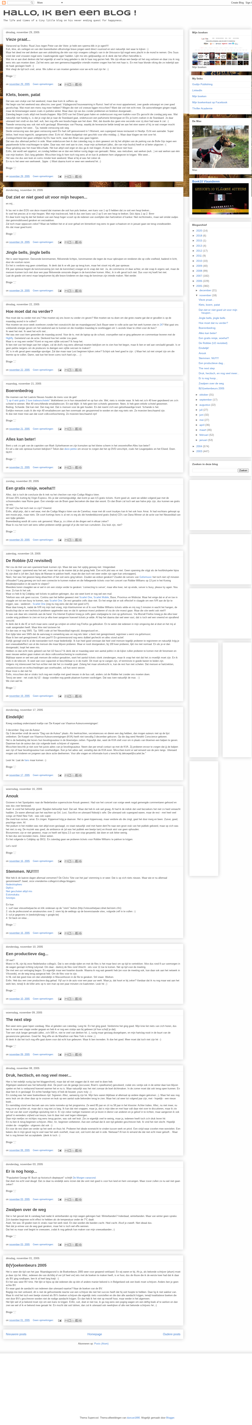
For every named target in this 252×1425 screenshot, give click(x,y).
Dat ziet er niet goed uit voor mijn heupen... (46, 197)
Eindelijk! (15, 717)
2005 (199, 285)
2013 (199, 245)
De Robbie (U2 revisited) (29, 560)
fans (27, 760)
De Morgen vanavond (84, 1177)
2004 (199, 446)
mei (201, 419)
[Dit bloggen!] (70, 84)
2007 (199, 275)
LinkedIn (197, 90)
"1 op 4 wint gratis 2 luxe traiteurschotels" (28, 400)
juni (201, 414)
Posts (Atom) (101, 1343)
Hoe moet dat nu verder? (29, 311)
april (202, 424)
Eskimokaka (12, 894)
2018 (199, 235)
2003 (199, 451)
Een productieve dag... (27, 953)
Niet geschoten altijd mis (19, 891)
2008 (199, 270)
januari (203, 440)
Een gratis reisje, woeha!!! (30, 488)
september (206, 399)
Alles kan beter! (21, 439)
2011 (199, 255)
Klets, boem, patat (23, 94)
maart (203, 429)
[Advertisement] (220, 504)
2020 (199, 230)
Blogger (170, 1417)
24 (161, 324)
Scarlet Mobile (101, 597)
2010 (199, 260)
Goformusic (145, 577)
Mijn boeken (199, 96)
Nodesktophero (14, 884)
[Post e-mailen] (59, 84)
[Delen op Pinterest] (80, 84)
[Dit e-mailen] (66, 84)
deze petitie (70, 449)
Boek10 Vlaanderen (206, 181)
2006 (199, 280)
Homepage (94, 1334)
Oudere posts (171, 1334)
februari (204, 434)
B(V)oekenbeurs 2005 (26, 1265)
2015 (199, 240)
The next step (18, 1019)
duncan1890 (133, 1417)
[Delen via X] (73, 84)
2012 (199, 250)
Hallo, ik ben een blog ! (70, 13)
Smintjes (10, 898)
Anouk (12, 796)
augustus (205, 404)
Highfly (9, 338)
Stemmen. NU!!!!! (22, 871)
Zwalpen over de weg (26, 1209)
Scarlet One (85, 597)
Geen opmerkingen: (43, 84)
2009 (199, 265)
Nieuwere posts (16, 1334)
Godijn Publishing (202, 84)
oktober (204, 394)
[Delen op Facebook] (77, 84)
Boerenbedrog (19, 390)
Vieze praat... (18, 39)
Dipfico (9, 887)
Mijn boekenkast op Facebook (209, 102)
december (205, 290)
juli (201, 409)
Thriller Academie (202, 108)
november (205, 295)
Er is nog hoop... (21, 1171)
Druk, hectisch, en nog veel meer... (38, 1075)
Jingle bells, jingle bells (28, 252)
